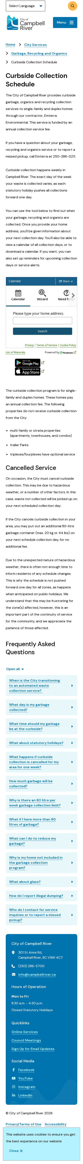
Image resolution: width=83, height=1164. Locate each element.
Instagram (26, 1087)
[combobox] (42, 320)
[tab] (18, 296)
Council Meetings (26, 1040)
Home (10, 44)
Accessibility (55, 1124)
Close (14, 1150)
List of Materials (15, 352)
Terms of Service (46, 345)
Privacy (29, 345)
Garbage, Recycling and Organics (39, 53)
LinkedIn (25, 1095)
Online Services (24, 1032)
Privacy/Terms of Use (23, 1124)
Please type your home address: (38, 313)
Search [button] (42, 331)
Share (66, 281)
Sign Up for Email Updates (32, 1049)
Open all (13, 669)
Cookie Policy (68, 345)
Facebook (26, 1070)
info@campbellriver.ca (37, 974)
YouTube (25, 1078)
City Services (35, 44)
